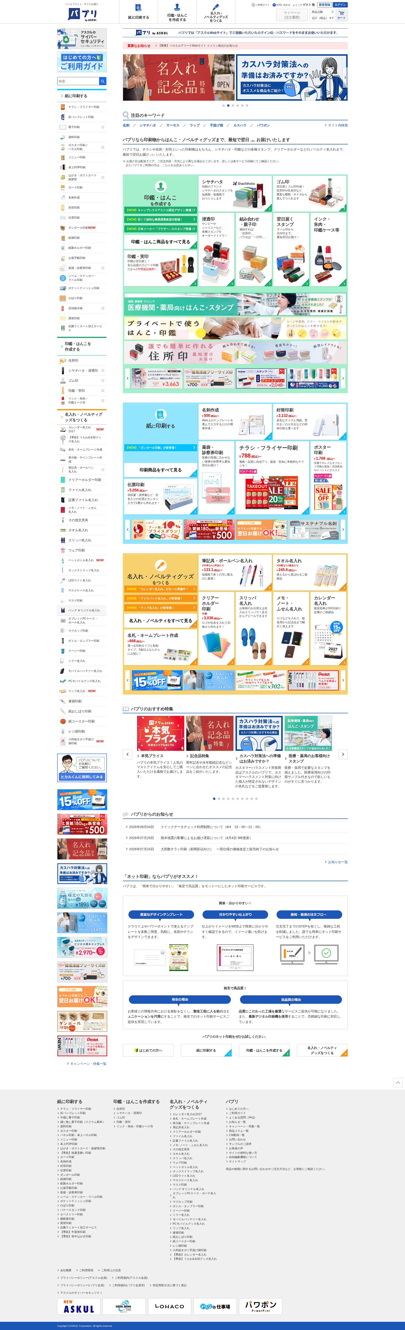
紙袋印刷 (74, 237)
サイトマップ (237, 1161)
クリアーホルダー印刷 (84, 480)
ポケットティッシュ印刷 (83, 288)
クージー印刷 (76, 650)
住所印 (73, 360)
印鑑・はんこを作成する (177, 11)
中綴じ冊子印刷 (70, 1117)
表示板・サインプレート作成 (85, 459)
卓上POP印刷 (77, 167)
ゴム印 (73, 380)
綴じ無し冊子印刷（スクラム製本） (82, 1122)
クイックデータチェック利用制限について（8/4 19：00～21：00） (195, 827)
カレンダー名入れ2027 (86, 429)
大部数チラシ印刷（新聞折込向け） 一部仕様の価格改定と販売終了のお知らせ (204, 849)
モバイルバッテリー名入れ (85, 671)
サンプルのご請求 (240, 1144)
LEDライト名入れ (79, 580)
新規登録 (324, 4)
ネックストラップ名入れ (83, 570)
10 (256, 799)
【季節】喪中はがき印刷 (75, 1236)
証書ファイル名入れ (83, 500)
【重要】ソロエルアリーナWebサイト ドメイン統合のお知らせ (198, 45)
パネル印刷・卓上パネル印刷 (78, 1135)
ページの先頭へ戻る (398, 1082)
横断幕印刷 (67, 1218)
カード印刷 (75, 187)
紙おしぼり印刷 (79, 711)
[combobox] (78, 81)
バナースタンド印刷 (73, 1210)
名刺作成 (74, 197)
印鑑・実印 (76, 390)
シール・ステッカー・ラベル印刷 (82, 278)
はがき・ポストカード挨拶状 (82, 177)
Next (345, 77)
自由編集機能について (243, 1157)
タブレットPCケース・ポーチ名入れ (83, 620)
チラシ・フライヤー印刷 (83, 107)
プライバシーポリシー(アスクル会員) (83, 1277)
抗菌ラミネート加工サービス (85, 328)
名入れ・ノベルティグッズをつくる (216, 11)
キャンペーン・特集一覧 (88, 1064)
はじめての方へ (239, 1108)
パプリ (232, 1101)
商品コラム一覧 (239, 1130)
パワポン (263, 125)
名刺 (126, 125)
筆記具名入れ (181, 1127)
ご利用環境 (86, 1270)
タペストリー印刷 (71, 1214)
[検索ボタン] (102, 81)
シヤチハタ (148, 125)
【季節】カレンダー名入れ (189, 1254)
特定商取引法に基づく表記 (169, 1285)
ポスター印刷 (68, 1130)
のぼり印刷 (75, 298)
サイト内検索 (338, 125)
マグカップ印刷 (78, 630)
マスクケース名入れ (81, 590)
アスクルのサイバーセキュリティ (81, 1292)
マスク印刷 (75, 600)
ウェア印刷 (76, 550)
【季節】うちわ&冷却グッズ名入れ (84, 439)
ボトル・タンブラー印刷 (83, 640)
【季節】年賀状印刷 (73, 1232)
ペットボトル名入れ (86, 560)
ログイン (340, 4)
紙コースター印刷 (81, 721)
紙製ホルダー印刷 (79, 247)
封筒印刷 (74, 207)
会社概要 (65, 1270)
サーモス (173, 125)
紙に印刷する (138, 11)
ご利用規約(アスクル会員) (131, 1277)
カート (341, 17)
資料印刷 (74, 137)
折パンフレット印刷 (81, 117)
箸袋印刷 (75, 701)
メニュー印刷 (76, 157)
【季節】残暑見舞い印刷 (75, 1152)
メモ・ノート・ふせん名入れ (82, 509)
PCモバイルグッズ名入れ (84, 681)
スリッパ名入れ (79, 540)
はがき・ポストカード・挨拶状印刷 (82, 1148)
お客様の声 (236, 1148)
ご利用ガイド (262, 5)
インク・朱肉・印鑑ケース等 (134, 1126)
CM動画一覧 (237, 1135)
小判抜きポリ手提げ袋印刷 (86, 741)
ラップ (195, 125)
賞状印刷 (74, 318)
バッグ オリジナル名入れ (84, 610)
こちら (166, 165)
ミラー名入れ (76, 661)
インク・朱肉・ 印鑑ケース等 (78, 400)
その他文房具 (78, 520)
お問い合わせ (283, 5)
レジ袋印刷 (76, 731)
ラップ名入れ (82, 691)
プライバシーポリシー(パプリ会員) (82, 1285)
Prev (125, 77)
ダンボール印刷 (82, 227)
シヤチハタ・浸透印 (83, 370)
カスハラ (240, 125)
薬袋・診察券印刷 (79, 268)
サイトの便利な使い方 (243, 1152)
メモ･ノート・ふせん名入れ (190, 1145)
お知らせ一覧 (338, 862)
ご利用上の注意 (111, 1270)
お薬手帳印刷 (76, 258)
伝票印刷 (74, 217)
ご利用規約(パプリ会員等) (128, 1285)
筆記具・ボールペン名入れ (81, 469)
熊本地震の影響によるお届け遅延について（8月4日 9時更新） (190, 838)
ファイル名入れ (79, 490)
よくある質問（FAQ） (243, 1117)
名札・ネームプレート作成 (85, 449)
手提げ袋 (216, 125)
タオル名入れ (78, 530)
